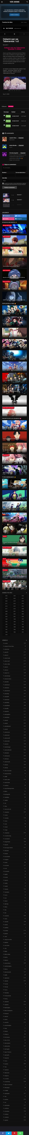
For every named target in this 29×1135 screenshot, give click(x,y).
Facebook (7, 216)
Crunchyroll (6, 838)
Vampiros (6, 1075)
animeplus (6, 752)
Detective (6, 850)
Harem (5, 901)
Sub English (6, 1049)
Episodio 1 (19, 194)
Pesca (5, 989)
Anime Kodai (7, 658)
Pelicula (6, 986)
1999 (6, 619)
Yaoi (5, 1096)
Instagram (19, 218)
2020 (6, 601)
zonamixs (6, 1117)
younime (6, 1099)
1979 (6, 634)
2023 (6, 598)
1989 (14, 626)
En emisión (6, 871)
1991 (23, 624)
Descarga (11, 106)
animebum (6, 687)
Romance (6, 1013)
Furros (5, 895)
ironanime (6, 915)
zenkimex (6, 1108)
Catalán (6, 800)
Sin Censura (7, 1037)
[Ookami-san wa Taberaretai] (14, 34)
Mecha (5, 957)
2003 (23, 613)
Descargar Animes (8, 847)
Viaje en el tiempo (8, 1084)
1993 (6, 624)
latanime (6, 942)
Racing (5, 998)
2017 (6, 603)
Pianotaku (6, 992)
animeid (6, 720)
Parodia (6, 983)
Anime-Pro (6, 672)
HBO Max (6, 904)
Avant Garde (7, 782)
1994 (23, 621)
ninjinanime (6, 978)
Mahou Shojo (7, 954)
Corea (5, 821)
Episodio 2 (19, 199)
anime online (7, 664)
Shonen (6, 1031)
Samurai (6, 1016)
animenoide (7, 741)
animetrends (7, 761)
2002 (6, 616)
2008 (6, 611)
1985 (23, 629)
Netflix (5, 975)
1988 (23, 626)
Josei (5, 936)
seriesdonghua (7, 1025)
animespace (7, 755)
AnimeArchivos (7, 678)
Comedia (6, 818)
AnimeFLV (6, 711)
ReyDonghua (7, 1007)
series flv (6, 1022)
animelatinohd (7, 726)
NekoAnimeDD (7, 972)
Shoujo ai (6, 1034)
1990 (6, 626)
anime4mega (7, 675)
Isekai (5, 918)
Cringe (5, 829)
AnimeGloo (6, 717)
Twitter (19, 216)
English (6, 874)
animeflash (6, 702)
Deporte (6, 844)
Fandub (6, 886)
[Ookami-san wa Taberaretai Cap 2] (5, 34)
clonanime (6, 812)
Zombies (6, 1114)
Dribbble (6, 218)
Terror (5, 1060)
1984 (6, 632)
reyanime (6, 1004)
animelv (6, 729)
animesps (6, 758)
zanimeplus (7, 1105)
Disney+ (6, 853)
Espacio (6, 880)
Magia (5, 951)
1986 (14, 629)
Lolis (5, 948)
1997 (23, 619)
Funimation (6, 892)
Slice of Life (7, 1040)
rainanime (6, 1001)
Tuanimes (6, 1069)
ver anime (6, 1078)
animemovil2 (7, 738)
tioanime (6, 1063)
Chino (5, 806)
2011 (6, 608)
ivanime (6, 924)
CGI (5, 803)
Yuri (5, 1102)
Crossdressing (7, 835)
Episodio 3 (19, 204)
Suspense (6, 1058)
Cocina (6, 815)
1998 (14, 619)
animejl (6, 723)
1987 (6, 629)
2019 (14, 601)
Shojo (5, 1028)
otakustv (6, 981)
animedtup (6, 693)
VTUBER (6, 1090)
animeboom (7, 684)
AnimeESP (6, 696)
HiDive (5, 906)
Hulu (5, 909)
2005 (6, 613)
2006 (23, 611)
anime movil (7, 661)
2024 (23, 595)
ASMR (5, 776)
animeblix (6, 681)
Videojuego (7, 1087)
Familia (5, 883)
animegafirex (7, 714)
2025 (14, 595)
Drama (5, 862)
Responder (21, 137)
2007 (14, 611)
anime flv (6, 652)
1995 (14, 621)
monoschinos (7, 963)
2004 (14, 613)
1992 (14, 624)
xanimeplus (6, 1093)
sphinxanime (7, 1046)
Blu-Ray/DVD (7, 794)
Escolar (6, 877)
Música (6, 969)
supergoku (6, 1055)
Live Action (6, 945)
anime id (6, 655)
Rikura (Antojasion (8, 1010)
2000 (23, 616)
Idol (5, 912)
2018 (23, 601)
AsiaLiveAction (7, 773)
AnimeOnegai (7, 747)
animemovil (6, 735)
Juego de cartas (8, 939)
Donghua (6, 859)
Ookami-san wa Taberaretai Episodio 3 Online (14, 48)
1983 (14, 632)
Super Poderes (7, 1052)
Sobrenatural (7, 1043)
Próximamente (7, 995)
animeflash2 (7, 705)
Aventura (6, 785)
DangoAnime (7, 841)
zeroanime (6, 1111)
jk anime (6, 930)
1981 (23, 632)
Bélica (5, 791)
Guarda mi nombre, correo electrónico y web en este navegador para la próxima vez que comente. (14, 184)
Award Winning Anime (9, 788)
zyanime (6, 1120)
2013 (14, 606)
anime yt (6, 670)
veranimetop (7, 1081)
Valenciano (6, 1072)
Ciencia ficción (7, 809)
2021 (23, 598)
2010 (14, 608)
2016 (14, 603)
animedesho (7, 690)
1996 (6, 621)
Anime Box (6, 649)
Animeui (6, 764)
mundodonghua (7, 966)
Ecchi (5, 868)
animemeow (7, 732)
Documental (7, 856)
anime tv (6, 667)
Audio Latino (7, 779)
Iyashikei (6, 927)
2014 (6, 606)
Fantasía (6, 889)
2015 (23, 603)
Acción (6, 643)
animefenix (6, 699)
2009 (23, 608)
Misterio (6, 960)
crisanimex (6, 832)
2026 (6, 595)
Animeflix (6, 708)
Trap (5, 1066)
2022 (14, 598)
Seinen (5, 1019)
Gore (5, 898)
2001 (14, 616)
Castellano (6, 797)
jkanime (6, 933)
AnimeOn (6, 744)
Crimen (6, 827)
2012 (23, 606)
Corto (5, 824)
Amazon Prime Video (9, 646)
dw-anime (6, 865)
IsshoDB (6, 921)
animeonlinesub (7, 749)
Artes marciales (7, 770)
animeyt (6, 767)
